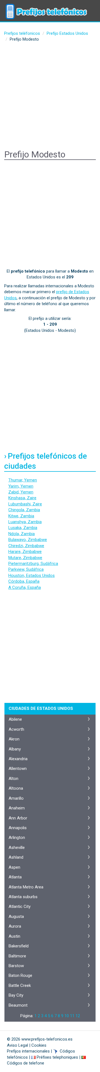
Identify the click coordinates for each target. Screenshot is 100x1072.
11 (72, 1015)
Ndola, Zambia (21, 533)
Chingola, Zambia (24, 509)
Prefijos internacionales (28, 1051)
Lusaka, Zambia (22, 527)
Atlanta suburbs (23, 896)
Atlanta (15, 877)
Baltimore (17, 956)
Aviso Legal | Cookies (26, 1045)
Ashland (16, 857)
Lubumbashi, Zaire (25, 504)
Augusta (16, 916)
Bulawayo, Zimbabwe (27, 539)
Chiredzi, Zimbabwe (26, 545)
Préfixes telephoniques (57, 1057)
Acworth (16, 729)
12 (78, 1015)
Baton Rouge (20, 975)
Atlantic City (20, 906)
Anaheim (17, 808)
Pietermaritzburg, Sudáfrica (33, 563)
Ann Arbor (18, 818)
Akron (14, 739)
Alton (13, 778)
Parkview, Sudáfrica (26, 569)
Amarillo (16, 798)
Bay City (16, 995)
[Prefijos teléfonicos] (46, 7)
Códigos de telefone (25, 1063)
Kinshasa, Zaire (22, 497)
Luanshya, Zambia (25, 521)
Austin (14, 936)
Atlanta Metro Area (26, 887)
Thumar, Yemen (22, 480)
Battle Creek (20, 985)
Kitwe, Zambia (21, 515)
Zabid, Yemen (20, 492)
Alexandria (18, 758)
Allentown (18, 768)
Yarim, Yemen (20, 486)
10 (66, 1015)
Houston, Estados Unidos (31, 575)
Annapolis (18, 827)
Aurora (15, 926)
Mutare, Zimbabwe (25, 557)
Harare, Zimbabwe (25, 551)
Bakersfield (19, 946)
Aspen (14, 867)
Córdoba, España (23, 581)
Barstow (16, 965)
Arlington (17, 837)
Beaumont (18, 1005)
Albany (15, 749)
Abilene (15, 719)
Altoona (16, 788)
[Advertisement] (50, 97)
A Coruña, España (24, 587)
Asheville (17, 847)
